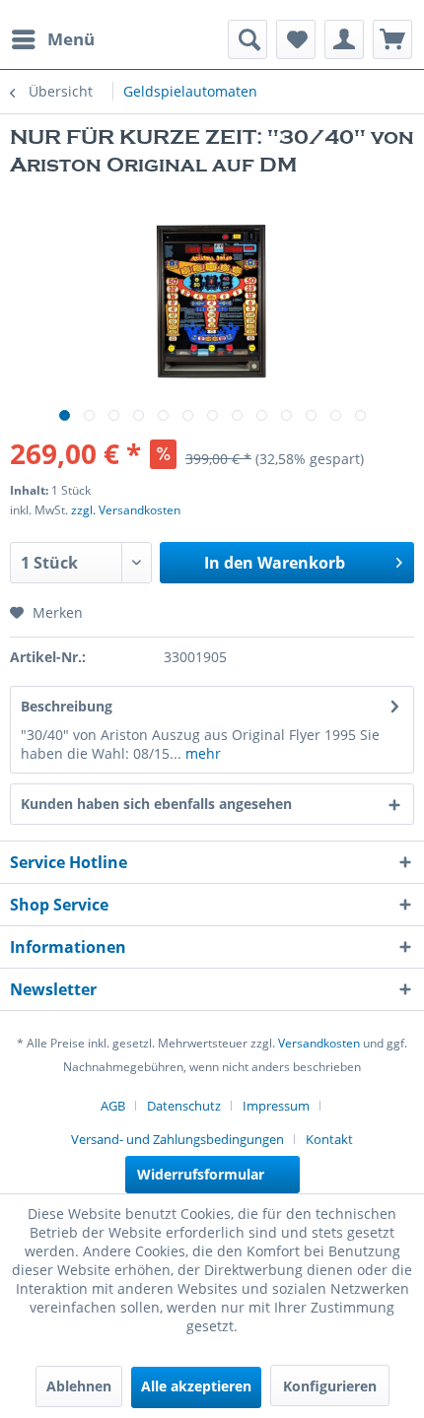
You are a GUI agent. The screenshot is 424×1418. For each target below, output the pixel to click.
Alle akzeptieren (196, 1386)
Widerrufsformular (200, 1174)
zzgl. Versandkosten (125, 510)
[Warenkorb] (392, 39)
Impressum (276, 1105)
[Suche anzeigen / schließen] (247, 39)
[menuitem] (52, 39)
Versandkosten (319, 1043)
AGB (113, 1105)
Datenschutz (184, 1105)
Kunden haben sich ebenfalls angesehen (156, 803)
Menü (71, 39)
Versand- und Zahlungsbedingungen (177, 1139)
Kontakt (329, 1139)
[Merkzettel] (296, 39)
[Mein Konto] (344, 39)
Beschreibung (66, 706)
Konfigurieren (330, 1386)
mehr (201, 753)
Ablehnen (78, 1386)
